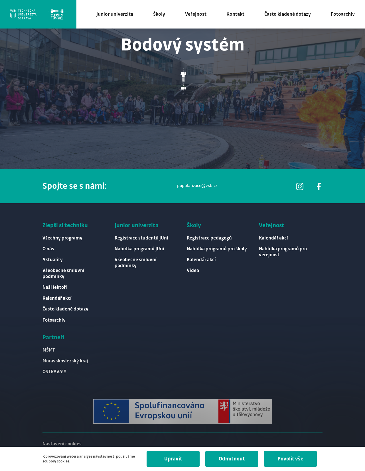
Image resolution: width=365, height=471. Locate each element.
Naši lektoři (54, 287)
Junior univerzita (114, 14)
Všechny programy (62, 238)
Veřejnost (195, 14)
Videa (193, 270)
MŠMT (48, 350)
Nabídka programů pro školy (217, 249)
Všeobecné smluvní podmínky (63, 273)
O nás (48, 249)
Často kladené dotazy (287, 14)
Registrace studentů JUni (141, 238)
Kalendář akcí (57, 298)
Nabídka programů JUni (139, 249)
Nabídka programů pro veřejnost (283, 252)
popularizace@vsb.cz (197, 186)
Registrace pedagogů (209, 238)
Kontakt (235, 14)
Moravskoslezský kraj (65, 361)
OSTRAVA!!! (54, 372)
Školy (159, 14)
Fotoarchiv (343, 14)
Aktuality (52, 259)
